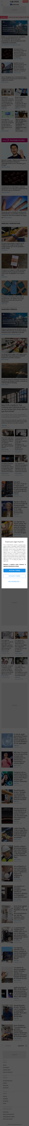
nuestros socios (22, 544)
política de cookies (17, 559)
